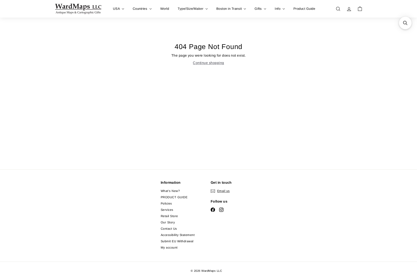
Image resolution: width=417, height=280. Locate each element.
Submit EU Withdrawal (177, 241)
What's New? (170, 191)
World (164, 8)
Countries (140, 8)
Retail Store (169, 216)
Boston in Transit (229, 8)
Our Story (168, 222)
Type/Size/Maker (191, 8)
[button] (405, 23)
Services (167, 209)
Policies (166, 203)
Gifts (259, 8)
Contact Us (169, 228)
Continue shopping (208, 63)
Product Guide (304, 8)
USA (117, 8)
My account (169, 247)
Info (278, 8)
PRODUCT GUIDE (174, 197)
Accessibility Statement (178, 235)
